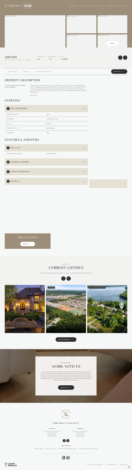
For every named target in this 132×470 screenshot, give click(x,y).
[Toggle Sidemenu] (125, 5)
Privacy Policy (123, 464)
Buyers (94, 5)
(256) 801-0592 (52, 434)
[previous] (63, 278)
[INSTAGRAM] (67, 440)
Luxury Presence (98, 464)
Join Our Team (84, 5)
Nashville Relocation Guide (67, 448)
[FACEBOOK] (64, 440)
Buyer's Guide (38, 448)
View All (112, 43)
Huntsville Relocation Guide (88, 448)
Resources (110, 5)
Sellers (101, 5)
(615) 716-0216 (80, 434)
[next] (68, 278)
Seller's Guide (50, 448)
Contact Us (119, 5)
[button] (119, 71)
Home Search (73, 5)
